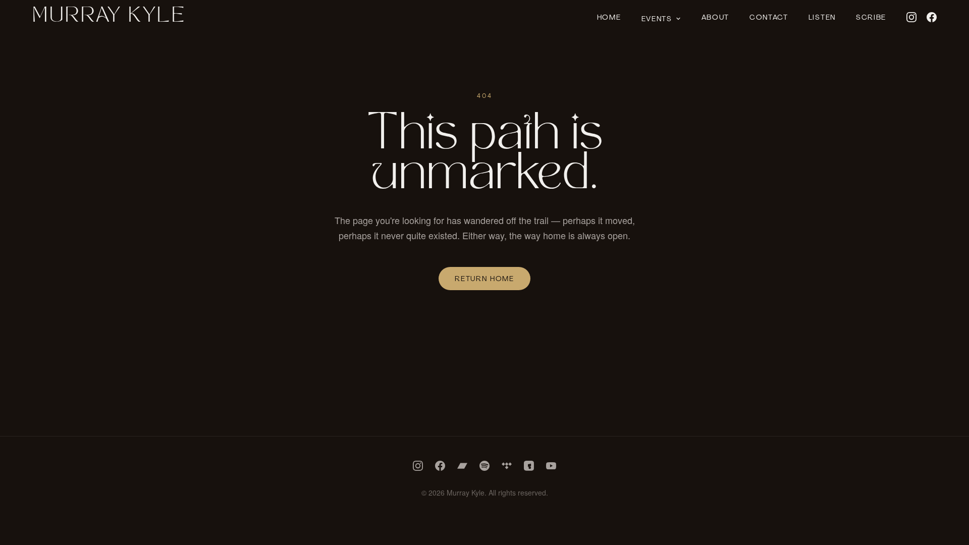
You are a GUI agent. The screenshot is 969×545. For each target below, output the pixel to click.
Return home (484, 278)
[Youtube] (551, 466)
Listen (822, 17)
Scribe (871, 17)
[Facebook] (932, 17)
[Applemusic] (529, 466)
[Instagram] (911, 17)
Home (609, 17)
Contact (768, 17)
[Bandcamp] (462, 466)
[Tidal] (507, 466)
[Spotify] (484, 466)
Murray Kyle (109, 17)
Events (656, 18)
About (715, 17)
